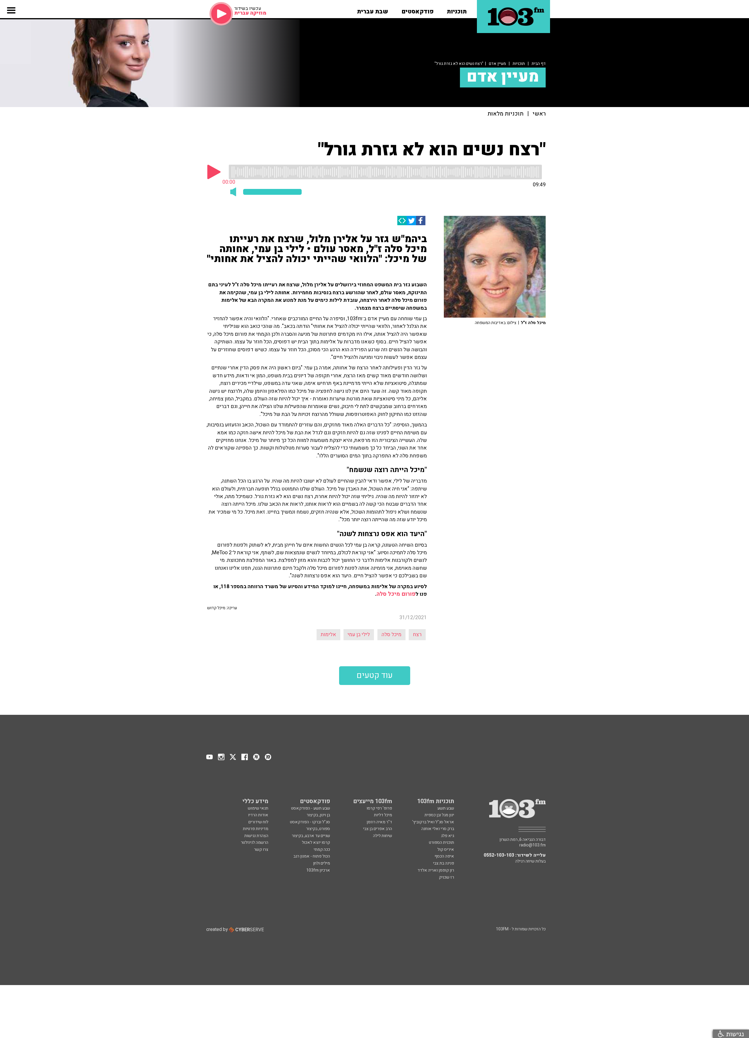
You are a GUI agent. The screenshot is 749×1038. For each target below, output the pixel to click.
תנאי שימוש (258, 808)
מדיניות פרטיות (255, 829)
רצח (417, 634)
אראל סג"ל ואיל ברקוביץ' (433, 822)
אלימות (328, 634)
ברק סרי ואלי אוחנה (437, 829)
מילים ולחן (321, 863)
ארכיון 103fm (318, 870)
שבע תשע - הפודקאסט (310, 808)
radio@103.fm (532, 845)
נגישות (734, 1033)
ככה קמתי (322, 849)
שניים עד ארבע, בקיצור (311, 836)
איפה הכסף (444, 856)
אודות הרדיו (258, 815)
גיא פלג (447, 836)
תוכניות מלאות (505, 114)
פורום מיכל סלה (396, 594)
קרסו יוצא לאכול (316, 842)
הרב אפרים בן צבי (377, 829)
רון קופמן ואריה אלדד (436, 870)
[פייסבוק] (420, 220)
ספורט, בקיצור (318, 829)
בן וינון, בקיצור (318, 815)
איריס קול (445, 849)
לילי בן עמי (359, 634)
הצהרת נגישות (256, 836)
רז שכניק (446, 877)
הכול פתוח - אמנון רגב (311, 856)
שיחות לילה (382, 836)
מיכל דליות (383, 815)
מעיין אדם (497, 64)
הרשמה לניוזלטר (254, 842)
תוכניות (519, 64)
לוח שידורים (258, 822)
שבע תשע (445, 808)
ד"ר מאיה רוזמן (379, 822)
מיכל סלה (391, 634)
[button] (457, 9)
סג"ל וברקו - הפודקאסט (310, 822)
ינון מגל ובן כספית (439, 815)
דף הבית (539, 64)
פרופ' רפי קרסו (379, 808)
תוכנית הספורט (441, 842)
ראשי (539, 114)
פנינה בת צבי (443, 863)
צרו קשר (261, 849)
